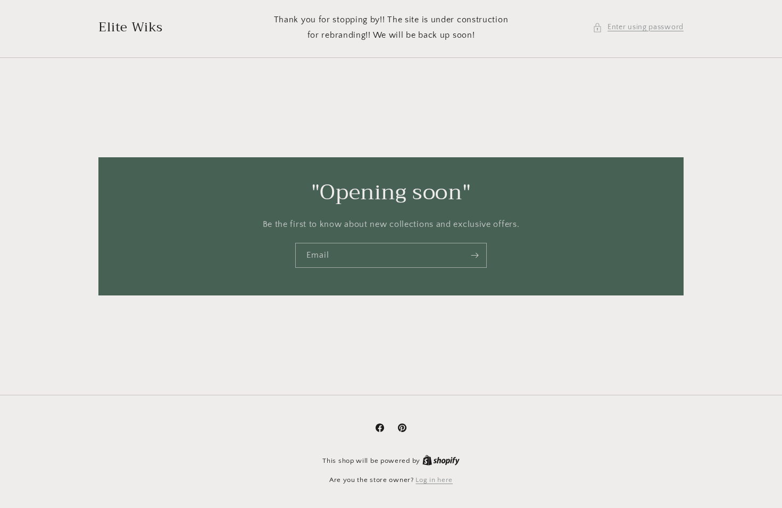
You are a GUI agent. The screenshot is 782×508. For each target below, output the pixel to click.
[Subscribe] (474, 255)
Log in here (434, 480)
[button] (638, 27)
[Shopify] (441, 460)
